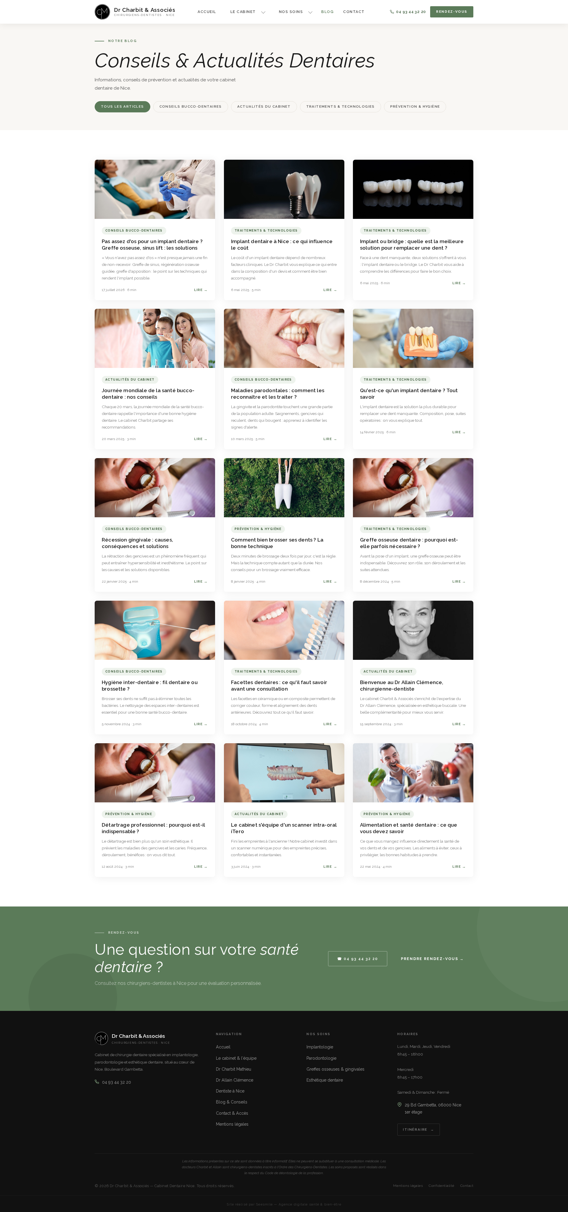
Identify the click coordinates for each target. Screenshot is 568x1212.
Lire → (201, 289)
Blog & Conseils (231, 1102)
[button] (245, 12)
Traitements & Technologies (340, 106)
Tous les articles (122, 106)
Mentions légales (232, 1124)
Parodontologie (321, 1058)
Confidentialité (441, 1186)
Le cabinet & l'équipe (236, 1058)
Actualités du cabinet (264, 106)
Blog (327, 11)
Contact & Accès (232, 1113)
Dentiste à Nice (230, 1091)
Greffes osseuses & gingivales (335, 1069)
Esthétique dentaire (324, 1080)
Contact (353, 11)
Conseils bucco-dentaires (190, 106)
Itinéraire (415, 1129)
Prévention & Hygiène (415, 106)
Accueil (207, 11)
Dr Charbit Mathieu (233, 1069)
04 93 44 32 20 (411, 11)
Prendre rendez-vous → (432, 958)
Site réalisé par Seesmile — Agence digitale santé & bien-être (284, 1204)
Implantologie (319, 1047)
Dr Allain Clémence (234, 1080)
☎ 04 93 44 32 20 (357, 958)
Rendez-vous (451, 11)
